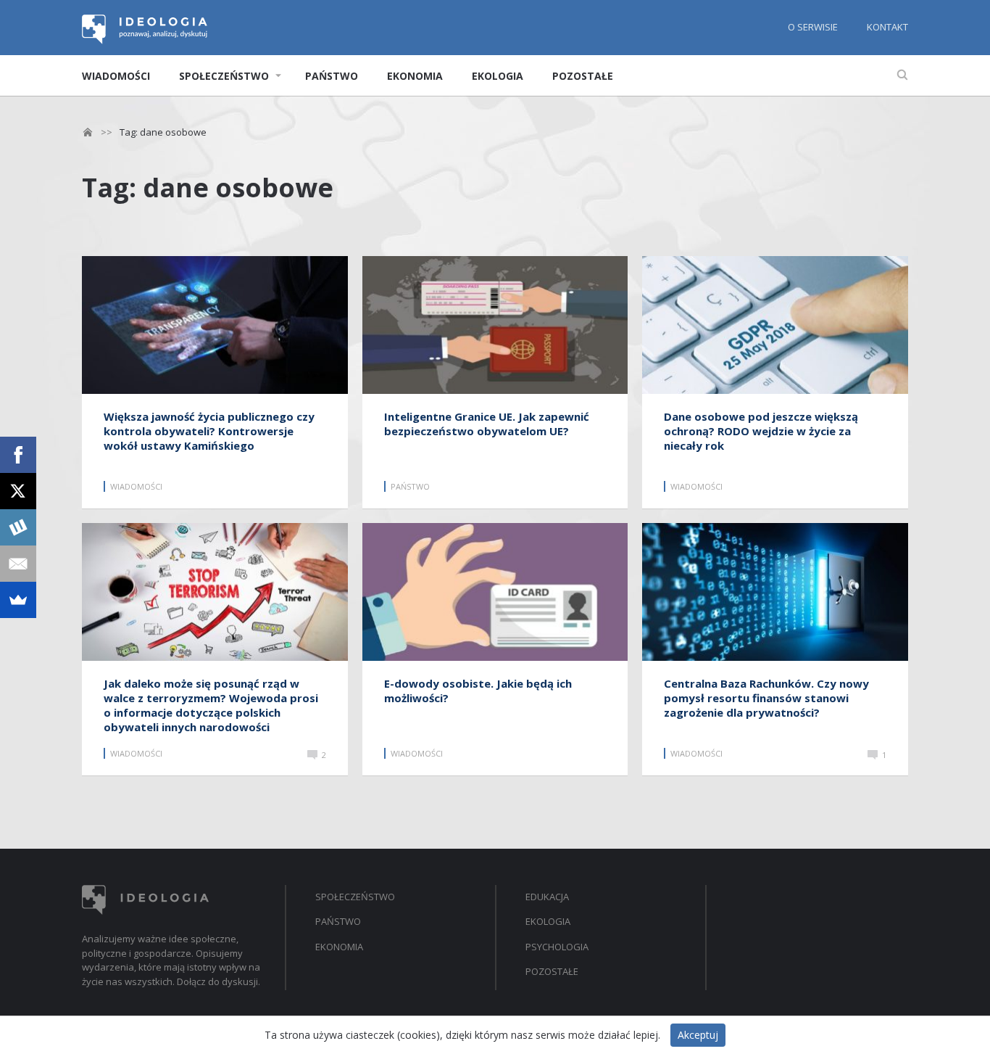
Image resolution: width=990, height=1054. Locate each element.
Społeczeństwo (224, 76)
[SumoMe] (18, 600)
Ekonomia (415, 76)
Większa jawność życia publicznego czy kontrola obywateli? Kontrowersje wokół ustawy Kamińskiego (209, 431)
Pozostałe (582, 76)
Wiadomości (116, 76)
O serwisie (813, 26)
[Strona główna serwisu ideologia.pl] (145, 40)
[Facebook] (18, 455)
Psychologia (556, 946)
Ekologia (497, 76)
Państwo (331, 76)
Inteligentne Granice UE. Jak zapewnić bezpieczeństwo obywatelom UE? (486, 423)
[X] (18, 491)
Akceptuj (698, 1035)
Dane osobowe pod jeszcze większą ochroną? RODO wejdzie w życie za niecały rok (761, 431)
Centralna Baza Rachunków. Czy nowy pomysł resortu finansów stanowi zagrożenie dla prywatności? (766, 698)
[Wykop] (18, 527)
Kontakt (887, 26)
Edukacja (547, 896)
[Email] (18, 563)
